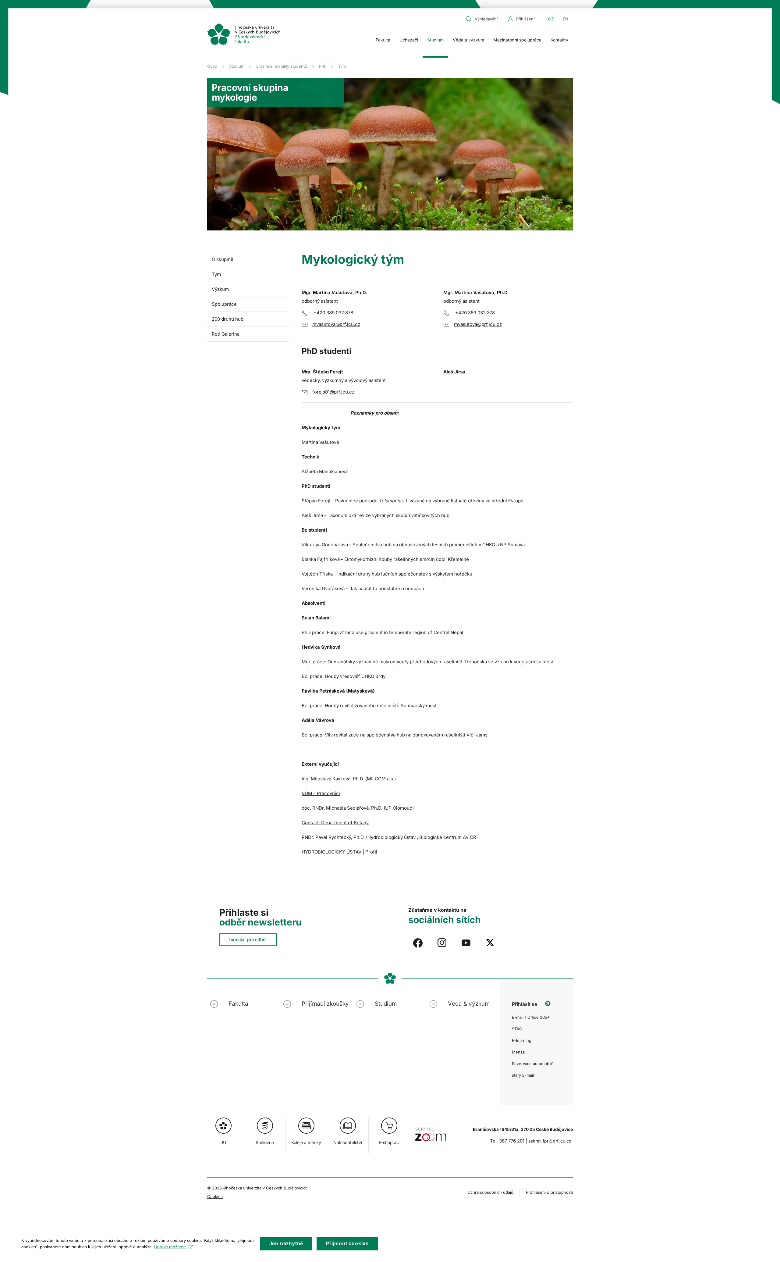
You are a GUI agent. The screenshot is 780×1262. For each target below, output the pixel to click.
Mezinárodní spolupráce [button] (517, 39)
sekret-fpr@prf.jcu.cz (549, 1140)
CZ (551, 18)
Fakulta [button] (383, 39)
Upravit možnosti (170, 1246)
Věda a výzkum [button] (468, 39)
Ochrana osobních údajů (490, 1192)
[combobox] (485, 19)
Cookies (215, 1196)
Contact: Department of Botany (335, 822)
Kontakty (559, 39)
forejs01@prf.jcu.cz (333, 392)
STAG (517, 1028)
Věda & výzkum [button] (469, 1003)
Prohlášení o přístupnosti (549, 1192)
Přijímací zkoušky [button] (325, 1003)
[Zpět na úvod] (243, 34)
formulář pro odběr (248, 939)
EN (565, 18)
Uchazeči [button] (408, 39)
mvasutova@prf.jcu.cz (336, 324)
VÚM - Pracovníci (321, 793)
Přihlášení (525, 18)
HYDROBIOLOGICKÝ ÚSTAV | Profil (339, 852)
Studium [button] (435, 39)
